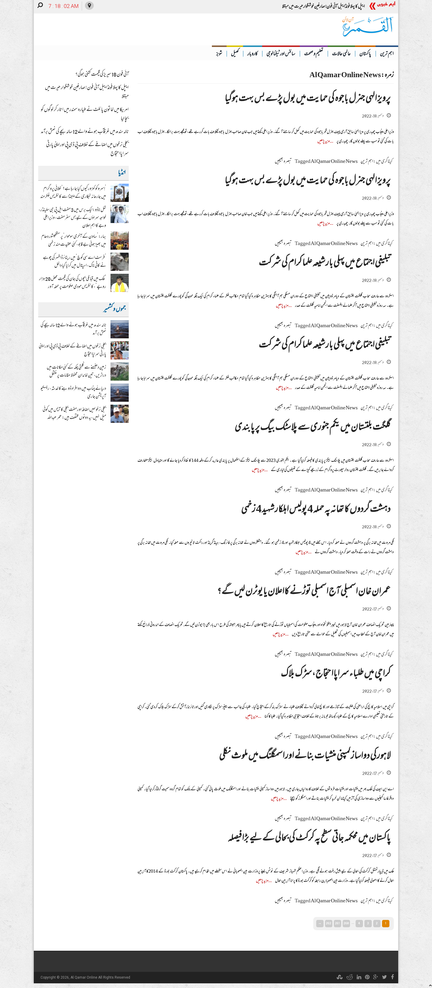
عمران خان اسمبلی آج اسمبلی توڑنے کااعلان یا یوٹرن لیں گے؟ (304, 592)
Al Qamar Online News (334, 161)
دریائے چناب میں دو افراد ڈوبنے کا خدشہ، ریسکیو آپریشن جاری (73, 392)
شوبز (219, 54)
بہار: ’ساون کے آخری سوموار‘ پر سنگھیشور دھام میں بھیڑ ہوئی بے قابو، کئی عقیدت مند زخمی (73, 240)
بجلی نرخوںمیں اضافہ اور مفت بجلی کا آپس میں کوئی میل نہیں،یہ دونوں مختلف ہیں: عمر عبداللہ (74, 414)
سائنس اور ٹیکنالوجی (281, 54)
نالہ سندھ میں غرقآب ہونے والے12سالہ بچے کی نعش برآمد (85, 132)
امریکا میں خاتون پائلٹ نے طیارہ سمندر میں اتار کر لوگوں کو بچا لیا (85, 114)
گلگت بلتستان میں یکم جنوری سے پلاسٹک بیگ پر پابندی (313, 427)
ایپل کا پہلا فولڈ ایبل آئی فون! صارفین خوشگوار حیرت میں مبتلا (87, 92)
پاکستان (365, 54)
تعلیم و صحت (313, 54)
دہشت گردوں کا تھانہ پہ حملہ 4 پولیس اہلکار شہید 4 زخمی (316, 509)
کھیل (235, 54)
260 (346, 923)
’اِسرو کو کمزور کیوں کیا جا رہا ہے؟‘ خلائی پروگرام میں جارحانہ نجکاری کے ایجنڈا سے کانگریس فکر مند (73, 193)
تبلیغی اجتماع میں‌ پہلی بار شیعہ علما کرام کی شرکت (325, 263)
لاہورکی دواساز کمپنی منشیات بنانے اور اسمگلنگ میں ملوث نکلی (305, 756)
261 (337, 923)
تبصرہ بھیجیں (283, 161)
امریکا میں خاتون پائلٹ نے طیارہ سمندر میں (336, 6)
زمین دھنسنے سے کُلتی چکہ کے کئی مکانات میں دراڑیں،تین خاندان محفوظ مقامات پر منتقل (76, 371)
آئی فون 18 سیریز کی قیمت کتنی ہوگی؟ (102, 75)
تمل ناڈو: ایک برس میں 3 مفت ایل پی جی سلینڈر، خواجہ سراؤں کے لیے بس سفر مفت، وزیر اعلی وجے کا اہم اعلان (72, 218)
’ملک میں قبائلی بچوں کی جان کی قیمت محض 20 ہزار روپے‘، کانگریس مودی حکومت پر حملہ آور (72, 283)
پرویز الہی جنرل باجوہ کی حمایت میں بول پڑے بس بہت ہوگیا (308, 99)
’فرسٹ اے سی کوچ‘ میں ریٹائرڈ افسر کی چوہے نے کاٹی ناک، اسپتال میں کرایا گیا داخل (74, 262)
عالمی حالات (341, 54)
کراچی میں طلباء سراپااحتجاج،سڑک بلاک (336, 674)
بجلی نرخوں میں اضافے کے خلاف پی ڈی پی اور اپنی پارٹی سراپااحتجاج (87, 149)
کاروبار (252, 54)
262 (328, 923)
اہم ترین (387, 54)
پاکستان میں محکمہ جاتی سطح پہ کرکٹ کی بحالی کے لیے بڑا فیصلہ (309, 838)
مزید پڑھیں (323, 142)
